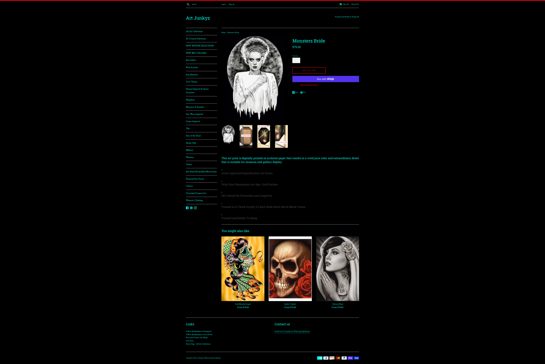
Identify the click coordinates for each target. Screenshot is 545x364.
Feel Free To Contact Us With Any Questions (292, 331)
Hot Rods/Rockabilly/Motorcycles (201, 171)
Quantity (295, 56)
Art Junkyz (198, 18)
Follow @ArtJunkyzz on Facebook (199, 334)
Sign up (231, 4)
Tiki (188, 128)
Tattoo (189, 164)
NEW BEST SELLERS (196, 53)
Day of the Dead (193, 135)
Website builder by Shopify (212, 358)
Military (189, 150)
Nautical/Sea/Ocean (195, 178)
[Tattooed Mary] (337, 268)
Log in (223, 4)
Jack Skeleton (192, 74)
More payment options (309, 85)
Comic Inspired (193, 121)
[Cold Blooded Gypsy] (242, 268)
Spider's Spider (290, 304)
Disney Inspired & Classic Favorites (197, 91)
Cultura (189, 186)
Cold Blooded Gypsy (243, 304)
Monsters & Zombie (195, 107)
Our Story (190, 341)
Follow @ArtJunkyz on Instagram (198, 331)
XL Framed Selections (196, 38)
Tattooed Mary (337, 304)
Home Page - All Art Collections (198, 344)
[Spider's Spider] (290, 268)
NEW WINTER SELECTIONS (200, 45)
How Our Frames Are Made (197, 337)
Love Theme (191, 81)
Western (190, 157)
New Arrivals (192, 67)
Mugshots (190, 99)
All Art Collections (194, 31)
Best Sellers (191, 60)
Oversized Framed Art (196, 193)
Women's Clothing (194, 200)
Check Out (355, 4)
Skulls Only (191, 143)
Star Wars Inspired (194, 114)
